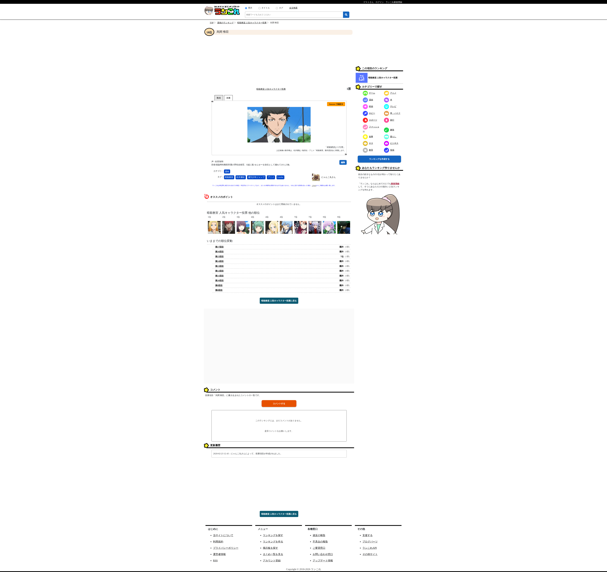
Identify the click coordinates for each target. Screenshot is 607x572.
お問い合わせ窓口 (323, 554)
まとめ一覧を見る (273, 554)
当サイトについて (223, 535)
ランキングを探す (273, 535)
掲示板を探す (270, 548)
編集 (343, 162)
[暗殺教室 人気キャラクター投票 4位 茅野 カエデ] (257, 227)
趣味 (392, 130)
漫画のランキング (225, 22)
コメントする (279, 403)
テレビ (393, 106)
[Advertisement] (279, 61)
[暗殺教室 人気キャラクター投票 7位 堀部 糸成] (315, 227)
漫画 (227, 171)
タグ (281, 8)
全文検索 (293, 8)
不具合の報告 (320, 541)
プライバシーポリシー (225, 548)
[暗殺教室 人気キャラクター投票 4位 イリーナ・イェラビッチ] (271, 227)
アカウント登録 (272, 560)
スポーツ (373, 120)
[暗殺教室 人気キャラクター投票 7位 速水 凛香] (300, 227)
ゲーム (372, 93)
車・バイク (395, 113)
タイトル (265, 8)
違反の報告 (319, 535)
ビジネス (394, 143)
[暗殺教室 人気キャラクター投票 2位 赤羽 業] (228, 227)
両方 (250, 8)
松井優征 (240, 177)
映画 (371, 106)
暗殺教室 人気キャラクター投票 (252, 22)
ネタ (371, 143)
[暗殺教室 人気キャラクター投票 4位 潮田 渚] (286, 227)
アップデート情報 (323, 560)
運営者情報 (219, 554)
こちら (314, 185)
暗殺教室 (229, 177)
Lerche (280, 177)
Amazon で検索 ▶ (336, 104)
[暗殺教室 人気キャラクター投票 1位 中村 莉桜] (214, 227)
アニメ (271, 177)
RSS (215, 560)
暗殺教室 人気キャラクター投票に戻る (279, 301)
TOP (212, 22)
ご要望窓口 (319, 548)
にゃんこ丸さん (328, 177)
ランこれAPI (369, 548)
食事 (371, 136)
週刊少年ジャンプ (256, 177)
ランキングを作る (273, 541)
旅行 (392, 120)
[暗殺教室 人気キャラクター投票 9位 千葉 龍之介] (343, 227)
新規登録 (395, 183)
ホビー (372, 113)
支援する (367, 535)
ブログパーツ (370, 541)
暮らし (393, 136)
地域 (392, 150)
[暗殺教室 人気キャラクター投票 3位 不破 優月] (243, 227)
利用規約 (218, 541)
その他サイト (370, 554)
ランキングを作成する (379, 159)
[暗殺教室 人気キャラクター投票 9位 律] (329, 227)
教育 (371, 150)
